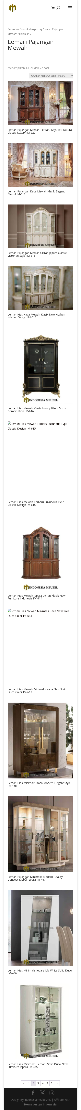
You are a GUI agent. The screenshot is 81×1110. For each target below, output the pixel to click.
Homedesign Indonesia (40, 1104)
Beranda (13, 29)
